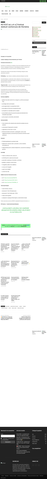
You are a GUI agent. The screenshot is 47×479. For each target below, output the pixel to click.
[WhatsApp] (18, 52)
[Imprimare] (24, 52)
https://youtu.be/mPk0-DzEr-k (10, 180)
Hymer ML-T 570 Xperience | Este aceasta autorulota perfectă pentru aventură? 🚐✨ (23, 438)
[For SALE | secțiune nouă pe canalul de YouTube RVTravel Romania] (5, 291)
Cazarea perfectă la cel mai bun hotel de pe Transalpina (15, 278)
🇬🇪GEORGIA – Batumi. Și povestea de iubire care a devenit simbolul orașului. (23, 447)
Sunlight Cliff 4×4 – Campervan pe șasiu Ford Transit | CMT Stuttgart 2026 (23, 443)
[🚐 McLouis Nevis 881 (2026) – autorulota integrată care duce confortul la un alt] (25, 240)
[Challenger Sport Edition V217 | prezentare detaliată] (25, 273)
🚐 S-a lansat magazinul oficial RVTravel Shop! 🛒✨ (25, 262)
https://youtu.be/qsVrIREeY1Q (10, 177)
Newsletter (7, 475)
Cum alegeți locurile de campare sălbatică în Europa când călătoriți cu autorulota (15, 210)
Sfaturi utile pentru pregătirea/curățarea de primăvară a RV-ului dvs (24, 318)
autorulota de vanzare (14, 306)
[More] (27, 52)
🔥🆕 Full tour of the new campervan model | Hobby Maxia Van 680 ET (6, 318)
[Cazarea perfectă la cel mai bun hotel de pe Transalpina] (15, 273)
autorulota (7, 306)
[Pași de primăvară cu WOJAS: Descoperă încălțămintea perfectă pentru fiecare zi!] (15, 257)
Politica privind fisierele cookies (33, 475)
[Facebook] (41, 1)
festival (24, 306)
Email (2, 434)
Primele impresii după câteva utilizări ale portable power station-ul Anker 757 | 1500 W (15, 298)
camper (20, 306)
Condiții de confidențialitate (22, 475)
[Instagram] (43, 1)
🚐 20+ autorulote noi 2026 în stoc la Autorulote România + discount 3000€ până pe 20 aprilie (5, 264)
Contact (2, 475)
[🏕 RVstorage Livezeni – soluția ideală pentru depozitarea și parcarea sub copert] (5, 273)
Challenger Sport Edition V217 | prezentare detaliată (25, 278)
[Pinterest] (16, 52)
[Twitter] (13, 52)
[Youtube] (45, 1)
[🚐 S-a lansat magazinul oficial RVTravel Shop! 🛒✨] (25, 257)
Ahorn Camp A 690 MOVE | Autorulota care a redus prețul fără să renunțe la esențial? (23, 452)
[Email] (21, 52)
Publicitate (41, 475)
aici (11, 62)
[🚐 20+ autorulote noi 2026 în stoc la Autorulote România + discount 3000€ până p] (5, 257)
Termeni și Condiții (13, 475)
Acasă (2, 19)
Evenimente (6, 19)
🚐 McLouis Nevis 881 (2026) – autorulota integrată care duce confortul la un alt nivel (25, 246)
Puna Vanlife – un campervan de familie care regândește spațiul (23, 434)
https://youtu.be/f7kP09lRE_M (11, 182)
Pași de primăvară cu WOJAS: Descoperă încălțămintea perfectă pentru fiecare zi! (15, 264)
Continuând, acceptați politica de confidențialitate (7, 439)
